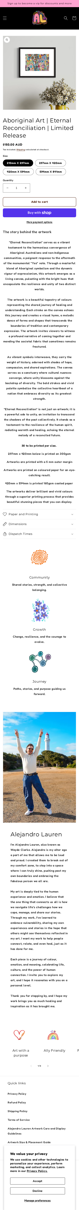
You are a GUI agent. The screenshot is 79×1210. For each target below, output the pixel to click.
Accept (37, 1181)
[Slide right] (48, 1066)
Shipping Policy (18, 1111)
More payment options (40, 222)
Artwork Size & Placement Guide (29, 1142)
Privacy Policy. (37, 1171)
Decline (37, 1191)
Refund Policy (17, 1102)
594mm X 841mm (51, 171)
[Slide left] (31, 1066)
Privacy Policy (17, 1093)
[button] (5, 18)
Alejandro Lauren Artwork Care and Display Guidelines (37, 1131)
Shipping (20, 149)
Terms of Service (19, 1119)
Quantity (8, 180)
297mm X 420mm (50, 163)
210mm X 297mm (18, 163)
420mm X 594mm (18, 171)
